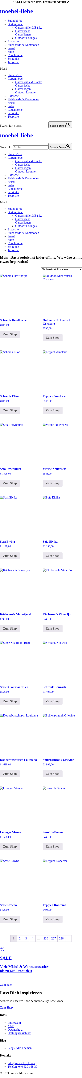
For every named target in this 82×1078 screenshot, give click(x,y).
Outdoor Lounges (26, 38)
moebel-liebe (16, 11)
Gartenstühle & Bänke (28, 27)
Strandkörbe (15, 20)
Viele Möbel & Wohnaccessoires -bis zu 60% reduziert (25, 969)
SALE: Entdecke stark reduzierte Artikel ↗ (41, 1)
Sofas (11, 51)
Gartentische (22, 31)
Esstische (13, 41)
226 (45, 938)
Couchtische (15, 55)
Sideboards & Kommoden (23, 44)
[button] (41, 68)
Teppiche (13, 62)
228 (61, 938)
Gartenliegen (23, 34)
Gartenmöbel (15, 24)
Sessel (11, 48)
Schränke (13, 58)
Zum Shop (10, 334)
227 (53, 938)
